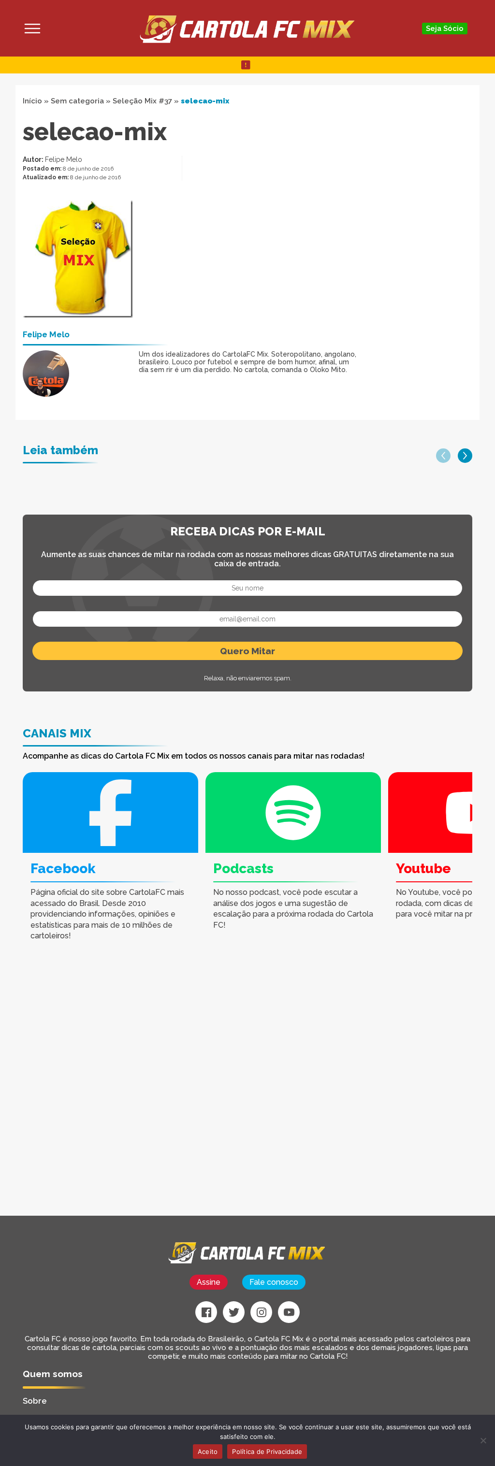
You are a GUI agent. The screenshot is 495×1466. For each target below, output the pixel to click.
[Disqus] (170, 1093)
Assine (208, 1282)
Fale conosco (273, 1282)
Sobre (35, 1401)
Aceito (208, 1451)
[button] (443, 455)
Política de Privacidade (267, 1451)
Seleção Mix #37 (142, 101)
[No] (483, 1440)
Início (32, 101)
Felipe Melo (63, 159)
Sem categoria (77, 101)
